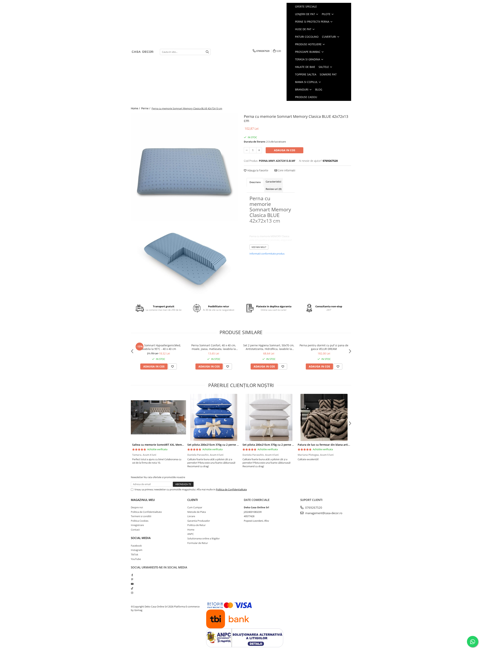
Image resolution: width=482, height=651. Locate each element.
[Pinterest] (132, 579)
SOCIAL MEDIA (141, 538)
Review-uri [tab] (273, 189)
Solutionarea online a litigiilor (203, 538)
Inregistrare (137, 525)
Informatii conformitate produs (266, 253)
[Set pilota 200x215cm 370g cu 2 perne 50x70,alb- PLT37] (268, 417)
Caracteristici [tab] (273, 181)
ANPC (190, 534)
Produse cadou (306, 97)
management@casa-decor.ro (323, 513)
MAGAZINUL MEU (143, 500)
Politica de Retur (196, 525)
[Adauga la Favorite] (172, 366)
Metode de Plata (196, 512)
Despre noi (137, 507)
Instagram (136, 550)
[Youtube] (132, 584)
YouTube (136, 559)
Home (190, 529)
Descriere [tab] (255, 182)
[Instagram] (132, 592)
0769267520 (313, 507)
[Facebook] (132, 575)
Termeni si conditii (141, 516)
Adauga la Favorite (257, 170)
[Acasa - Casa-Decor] (142, 52)
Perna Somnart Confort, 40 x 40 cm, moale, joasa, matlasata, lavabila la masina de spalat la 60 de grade (213, 347)
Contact (135, 529)
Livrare (191, 516)
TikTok (134, 554)
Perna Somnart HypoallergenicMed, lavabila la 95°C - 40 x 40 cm (158, 347)
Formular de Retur (197, 543)
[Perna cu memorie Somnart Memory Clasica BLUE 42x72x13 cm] (184, 167)
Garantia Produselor (198, 520)
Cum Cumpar (194, 507)
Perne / (146, 108)
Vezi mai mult (259, 247)
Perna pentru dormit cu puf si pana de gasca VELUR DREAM (324, 347)
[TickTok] (132, 588)
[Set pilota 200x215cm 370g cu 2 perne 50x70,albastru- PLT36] (213, 417)
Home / (136, 108)
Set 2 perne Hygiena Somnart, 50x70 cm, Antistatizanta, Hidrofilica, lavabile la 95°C (268, 347)
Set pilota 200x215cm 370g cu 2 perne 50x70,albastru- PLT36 (226, 444)
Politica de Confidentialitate (231, 489)
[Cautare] (207, 52)
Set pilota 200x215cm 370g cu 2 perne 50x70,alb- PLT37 (278, 444)
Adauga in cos (284, 150)
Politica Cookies (139, 520)
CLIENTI (192, 500)
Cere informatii (286, 170)
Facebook (136, 545)
